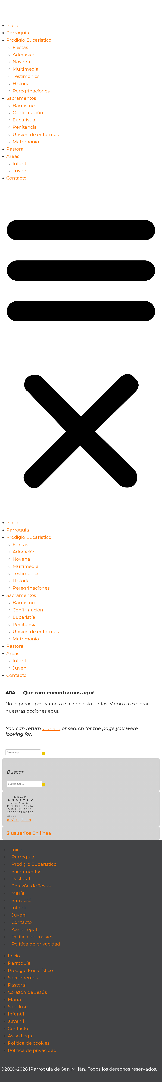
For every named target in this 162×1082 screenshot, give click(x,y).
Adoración (24, 54)
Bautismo (24, 105)
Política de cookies (32, 937)
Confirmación (28, 112)
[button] (81, 350)
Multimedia (26, 69)
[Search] (43, 753)
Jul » (26, 819)
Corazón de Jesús (31, 886)
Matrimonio (26, 141)
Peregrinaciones (31, 91)
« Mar (13, 819)
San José (21, 900)
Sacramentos (21, 98)
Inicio (12, 25)
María (18, 893)
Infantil (21, 163)
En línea (29, 833)
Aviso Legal (24, 929)
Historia (21, 83)
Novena (21, 61)
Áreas (12, 156)
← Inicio (51, 728)
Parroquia (17, 32)
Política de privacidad (36, 944)
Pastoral (15, 149)
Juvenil (21, 170)
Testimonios (26, 76)
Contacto (16, 178)
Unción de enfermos (36, 134)
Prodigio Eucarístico (28, 40)
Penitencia (25, 127)
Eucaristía (24, 120)
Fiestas (20, 47)
